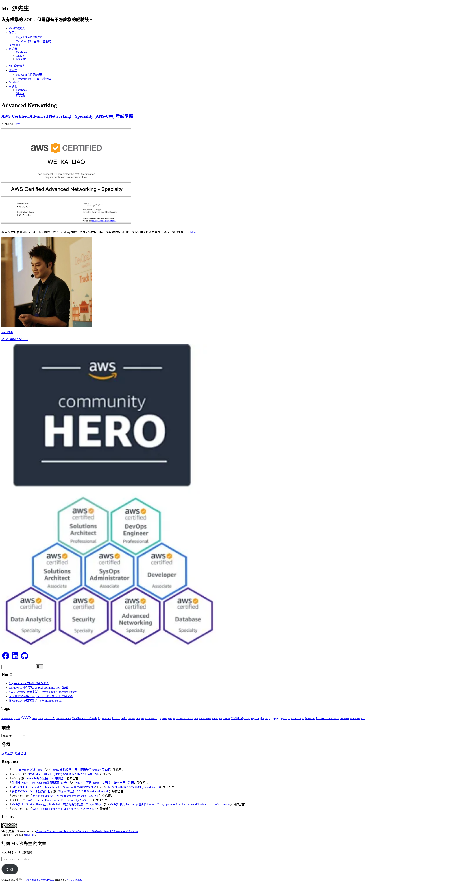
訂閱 (9, 869)
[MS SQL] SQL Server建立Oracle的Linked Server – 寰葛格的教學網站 (54, 787)
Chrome (67, 718)
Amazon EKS (7, 718)
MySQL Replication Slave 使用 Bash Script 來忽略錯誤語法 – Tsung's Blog (56, 804)
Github (20, 55)
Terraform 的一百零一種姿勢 (33, 41)
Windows (344, 718)
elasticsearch (151, 718)
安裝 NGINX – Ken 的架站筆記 (31, 791)
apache (17, 718)
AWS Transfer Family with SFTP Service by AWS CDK (60, 800)
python (284, 718)
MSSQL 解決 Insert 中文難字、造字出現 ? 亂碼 (105, 782)
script (294, 718)
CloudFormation (80, 718)
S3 (289, 718)
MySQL (245, 718)
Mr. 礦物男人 (17, 28)
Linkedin (21, 58)
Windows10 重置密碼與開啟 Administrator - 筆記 (38, 687)
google (171, 718)
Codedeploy (95, 718)
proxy (267, 718)
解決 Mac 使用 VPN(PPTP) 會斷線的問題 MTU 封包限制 (64, 774)
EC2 (138, 718)
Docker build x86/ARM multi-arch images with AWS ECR (65, 795)
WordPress (355, 718)
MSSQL (235, 718)
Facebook (14, 44)
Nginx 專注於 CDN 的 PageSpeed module (84, 791)
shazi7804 (7, 332)
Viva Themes (74, 879)
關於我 (13, 49)
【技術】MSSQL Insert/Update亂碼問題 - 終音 (39, 782)
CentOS (49, 718)
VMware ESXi (333, 719)
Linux (215, 718)
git (159, 718)
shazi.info (29, 834)
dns (125, 718)
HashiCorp (184, 718)
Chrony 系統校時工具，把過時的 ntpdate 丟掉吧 (80, 769)
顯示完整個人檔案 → (14, 339)
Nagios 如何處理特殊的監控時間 (29, 683)
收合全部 (21, 753)
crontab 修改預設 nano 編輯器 (45, 778)
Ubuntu (321, 718)
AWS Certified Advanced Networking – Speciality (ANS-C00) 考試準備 (67, 116)
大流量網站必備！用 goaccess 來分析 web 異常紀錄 (41, 696)
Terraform (310, 718)
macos (226, 718)
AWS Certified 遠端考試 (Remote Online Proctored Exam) (43, 691)
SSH (299, 718)
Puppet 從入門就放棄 (29, 37)
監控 (363, 719)
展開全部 (7, 753)
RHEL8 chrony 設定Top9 (27, 769)
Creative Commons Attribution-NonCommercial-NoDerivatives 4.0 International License (87, 831)
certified (59, 718)
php (262, 718)
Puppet (275, 718)
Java (196, 719)
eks (142, 718)
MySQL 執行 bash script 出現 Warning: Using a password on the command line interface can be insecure (170, 804)
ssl (303, 718)
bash (34, 718)
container (106, 718)
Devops (117, 718)
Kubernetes (205, 718)
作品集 (13, 32)
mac (220, 718)
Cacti (40, 718)
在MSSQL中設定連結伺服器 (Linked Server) (36, 700)
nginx (255, 718)
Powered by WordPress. (40, 879)
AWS (18, 124)
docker (131, 718)
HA (177, 719)
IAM (191, 718)
